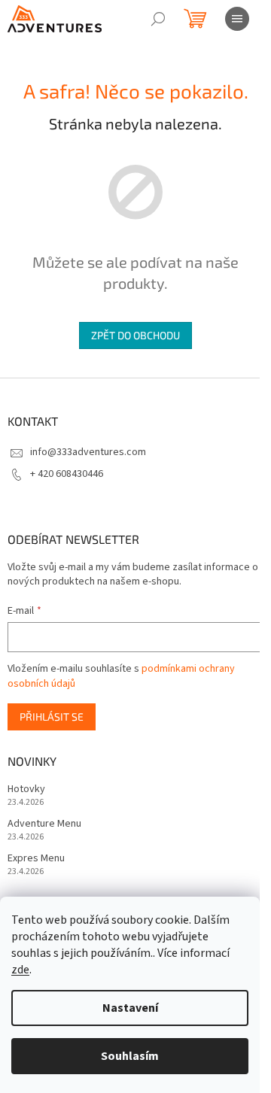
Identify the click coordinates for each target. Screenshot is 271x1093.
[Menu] (237, 19)
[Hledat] (158, 19)
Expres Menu (36, 859)
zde (20, 969)
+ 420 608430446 (66, 473)
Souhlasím (130, 1056)
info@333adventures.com (88, 452)
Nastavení (130, 1008)
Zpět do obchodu (135, 335)
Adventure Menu (44, 824)
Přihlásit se (52, 716)
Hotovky (26, 789)
